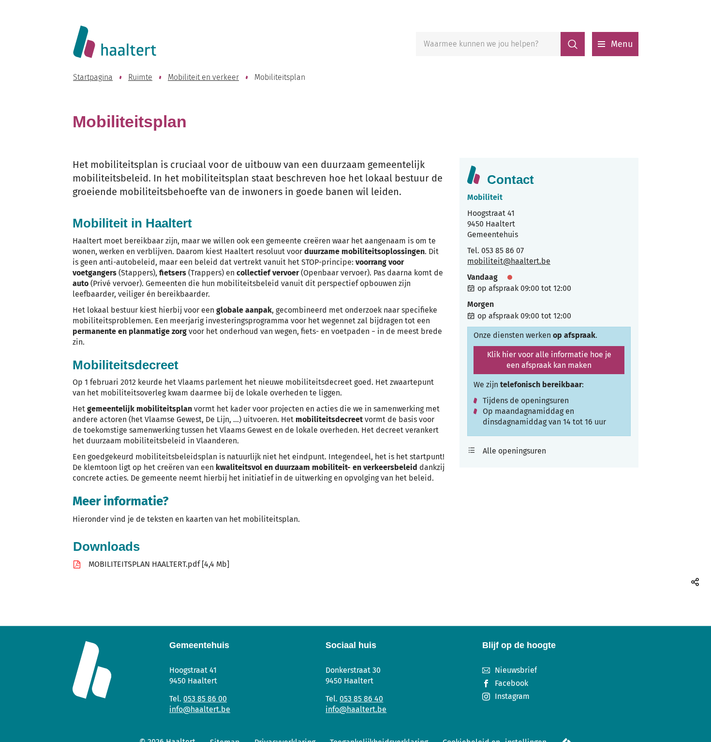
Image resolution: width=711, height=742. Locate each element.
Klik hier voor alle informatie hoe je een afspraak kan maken (549, 360)
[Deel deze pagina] (695, 582)
